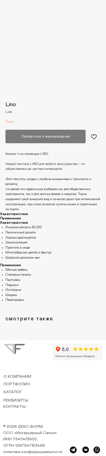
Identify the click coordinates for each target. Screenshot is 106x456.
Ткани (9, 121)
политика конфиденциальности (32, 452)
